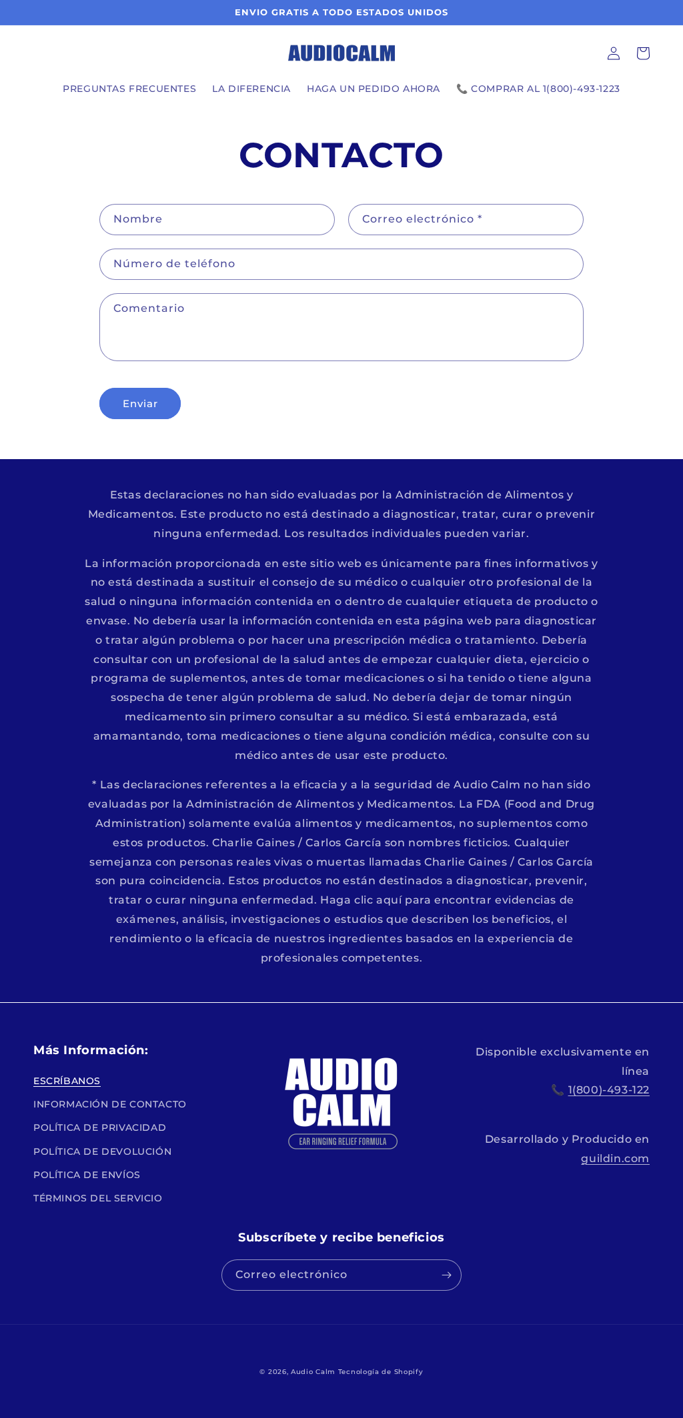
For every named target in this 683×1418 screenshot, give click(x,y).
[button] (643, 53)
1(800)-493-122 (609, 1089)
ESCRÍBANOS (67, 1081)
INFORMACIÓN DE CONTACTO (110, 1104)
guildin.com (615, 1158)
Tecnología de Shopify (381, 1371)
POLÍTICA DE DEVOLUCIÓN (102, 1151)
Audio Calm (313, 1371)
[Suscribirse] (446, 1275)
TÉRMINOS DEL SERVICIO (98, 1198)
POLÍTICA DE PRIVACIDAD (99, 1127)
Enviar (140, 403)
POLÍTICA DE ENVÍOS (87, 1175)
